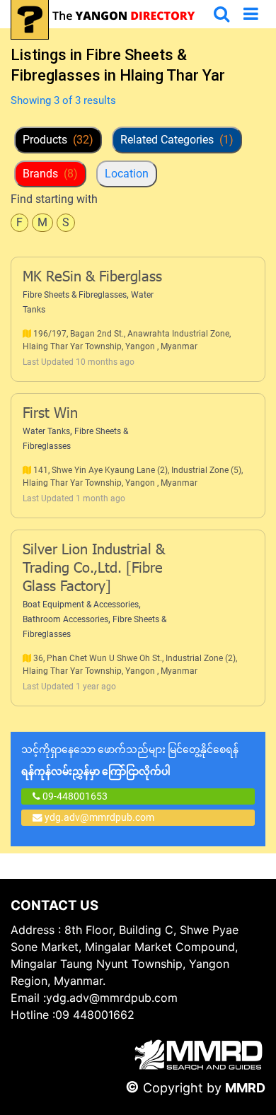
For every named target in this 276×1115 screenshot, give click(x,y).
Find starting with (54, 199)
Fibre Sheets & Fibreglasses (75, 295)
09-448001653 (74, 796)
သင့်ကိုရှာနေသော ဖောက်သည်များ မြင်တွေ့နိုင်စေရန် (129, 760)
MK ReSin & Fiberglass (92, 277)
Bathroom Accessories (65, 619)
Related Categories (177, 139)
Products (58, 139)
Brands (50, 173)
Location (127, 173)
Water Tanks (46, 431)
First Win (50, 414)
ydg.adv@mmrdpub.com (99, 817)
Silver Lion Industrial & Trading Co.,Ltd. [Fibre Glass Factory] (94, 569)
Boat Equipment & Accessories (81, 604)
